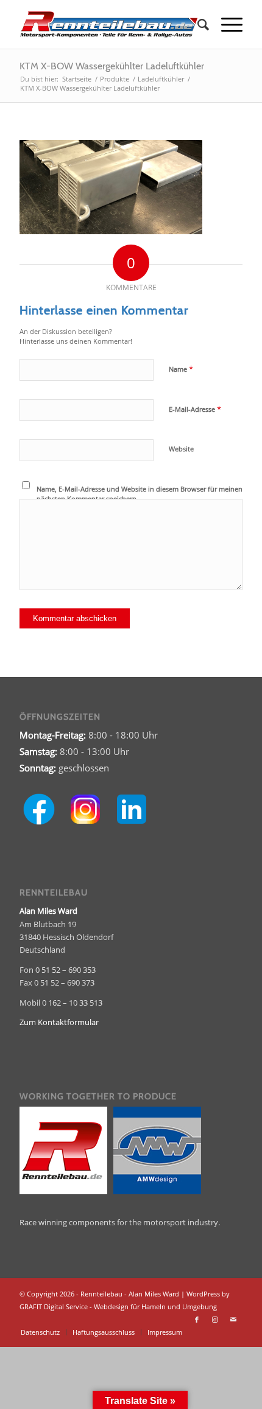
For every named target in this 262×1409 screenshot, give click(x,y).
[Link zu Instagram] (215, 1319)
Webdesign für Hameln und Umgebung (155, 1306)
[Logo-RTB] (108, 24)
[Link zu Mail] (233, 1319)
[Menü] (226, 24)
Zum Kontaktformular (59, 1022)
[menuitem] (197, 24)
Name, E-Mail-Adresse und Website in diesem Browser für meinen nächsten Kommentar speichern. (140, 494)
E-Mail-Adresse (195, 408)
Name (181, 368)
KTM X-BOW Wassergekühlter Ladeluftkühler (111, 66)
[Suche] (197, 24)
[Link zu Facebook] (197, 1319)
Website (181, 448)
